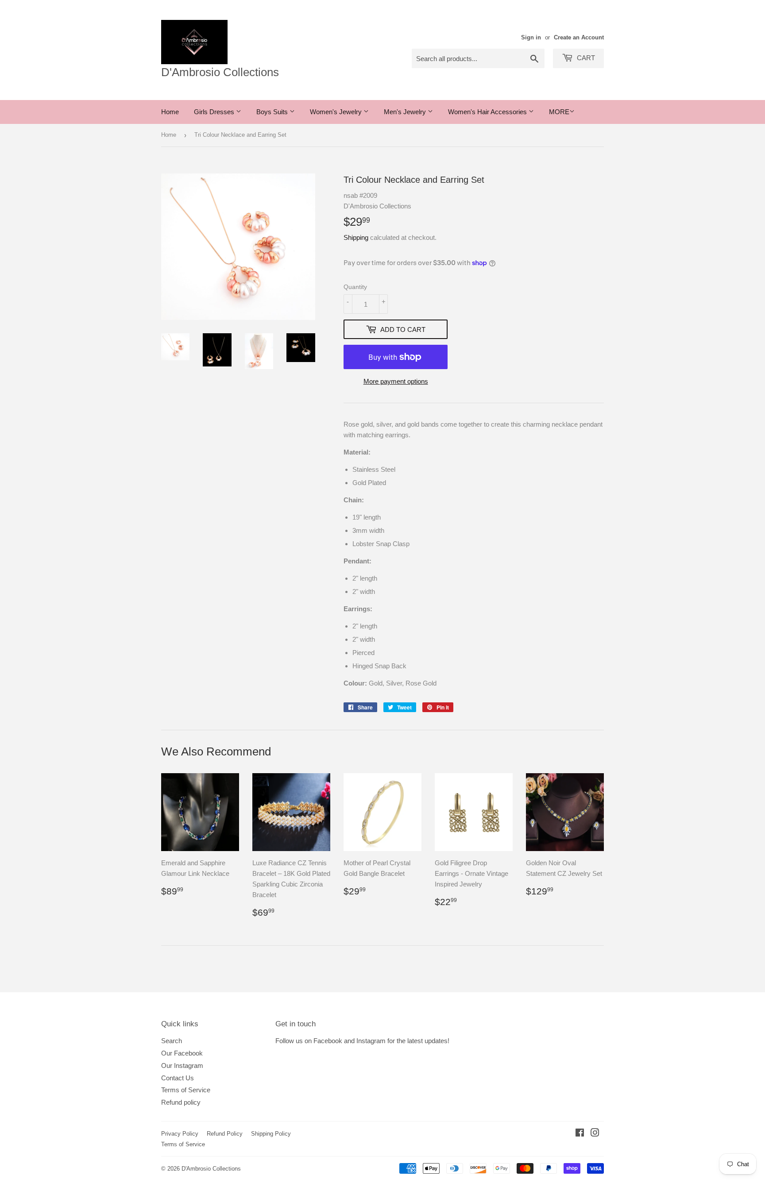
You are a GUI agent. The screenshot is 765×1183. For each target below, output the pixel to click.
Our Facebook (182, 1053)
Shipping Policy (271, 1133)
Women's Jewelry (336, 112)
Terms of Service (185, 1090)
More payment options (395, 381)
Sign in (531, 37)
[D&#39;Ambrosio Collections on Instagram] (595, 1133)
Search (171, 1040)
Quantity (355, 286)
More (559, 112)
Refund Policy (225, 1133)
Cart (585, 58)
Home (170, 112)
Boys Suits (273, 112)
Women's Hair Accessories (488, 112)
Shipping (356, 237)
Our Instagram (182, 1065)
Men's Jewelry (406, 112)
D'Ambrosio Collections (220, 72)
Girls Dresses (215, 112)
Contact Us (177, 1078)
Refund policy (181, 1102)
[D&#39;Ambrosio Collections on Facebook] (579, 1133)
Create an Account (579, 37)
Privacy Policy (179, 1133)
